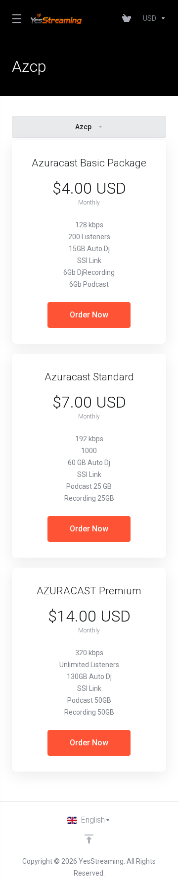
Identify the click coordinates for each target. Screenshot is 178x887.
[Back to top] (89, 839)
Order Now (89, 314)
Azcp (83, 127)
